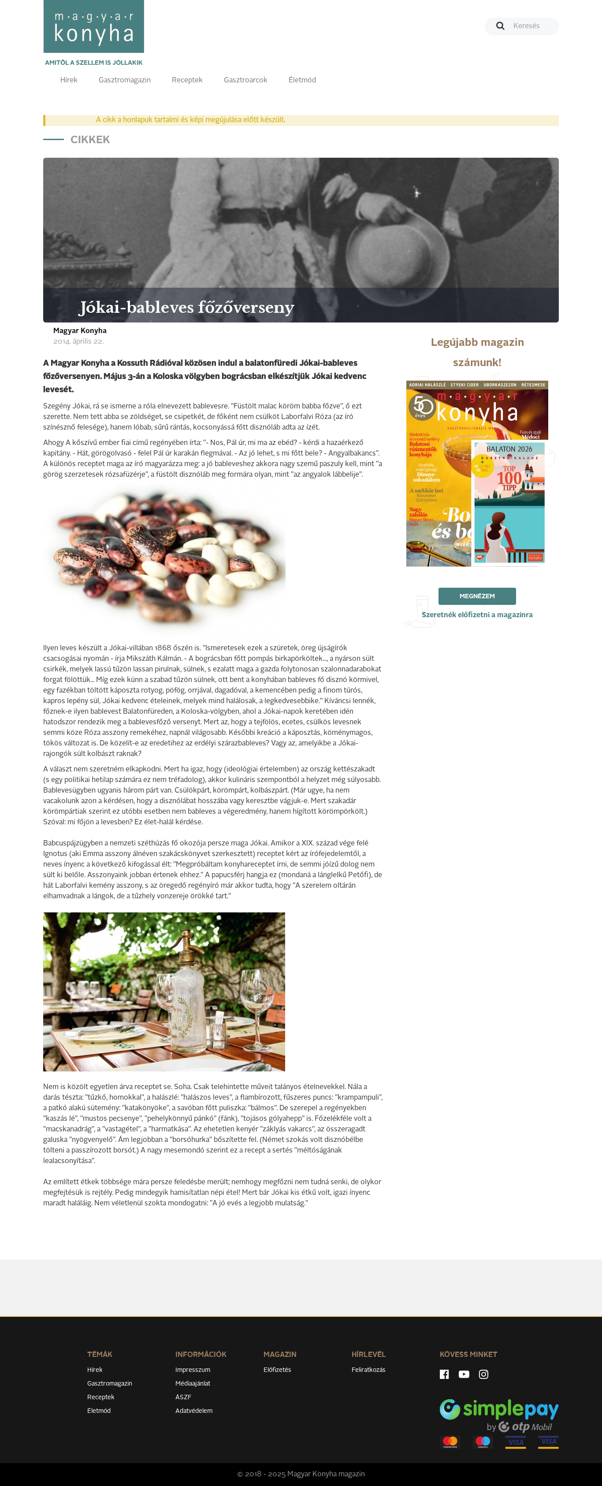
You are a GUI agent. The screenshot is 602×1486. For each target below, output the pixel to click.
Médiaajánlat (192, 1384)
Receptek (187, 80)
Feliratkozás (369, 1370)
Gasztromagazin (125, 80)
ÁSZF (183, 1397)
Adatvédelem (193, 1411)
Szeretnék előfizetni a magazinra (477, 615)
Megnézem (477, 596)
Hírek (69, 80)
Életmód (302, 80)
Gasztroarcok (246, 80)
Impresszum (192, 1370)
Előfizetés (277, 1370)
